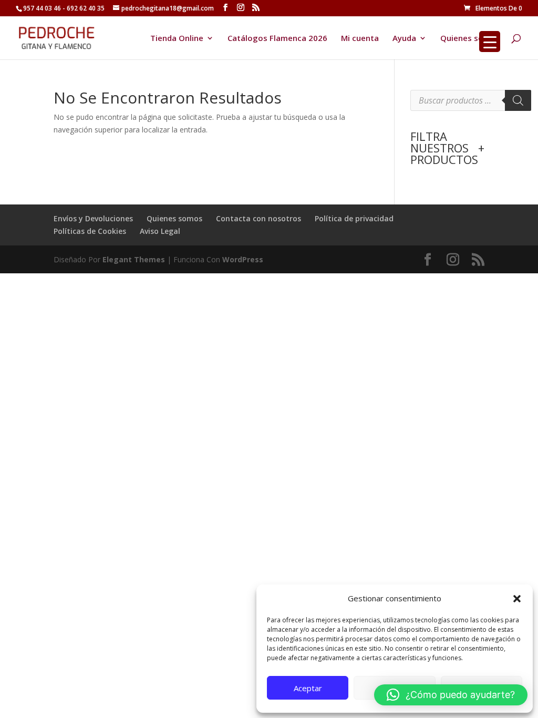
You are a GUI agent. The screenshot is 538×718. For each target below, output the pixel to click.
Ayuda (404, 38)
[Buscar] (518, 100)
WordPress (242, 259)
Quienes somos (470, 38)
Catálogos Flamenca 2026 (277, 38)
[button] (517, 598)
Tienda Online (176, 38)
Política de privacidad (354, 218)
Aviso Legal (160, 231)
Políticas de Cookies (90, 231)
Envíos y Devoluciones (93, 218)
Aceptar (308, 688)
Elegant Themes (133, 259)
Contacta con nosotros (258, 218)
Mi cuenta (360, 38)
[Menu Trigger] (489, 41)
